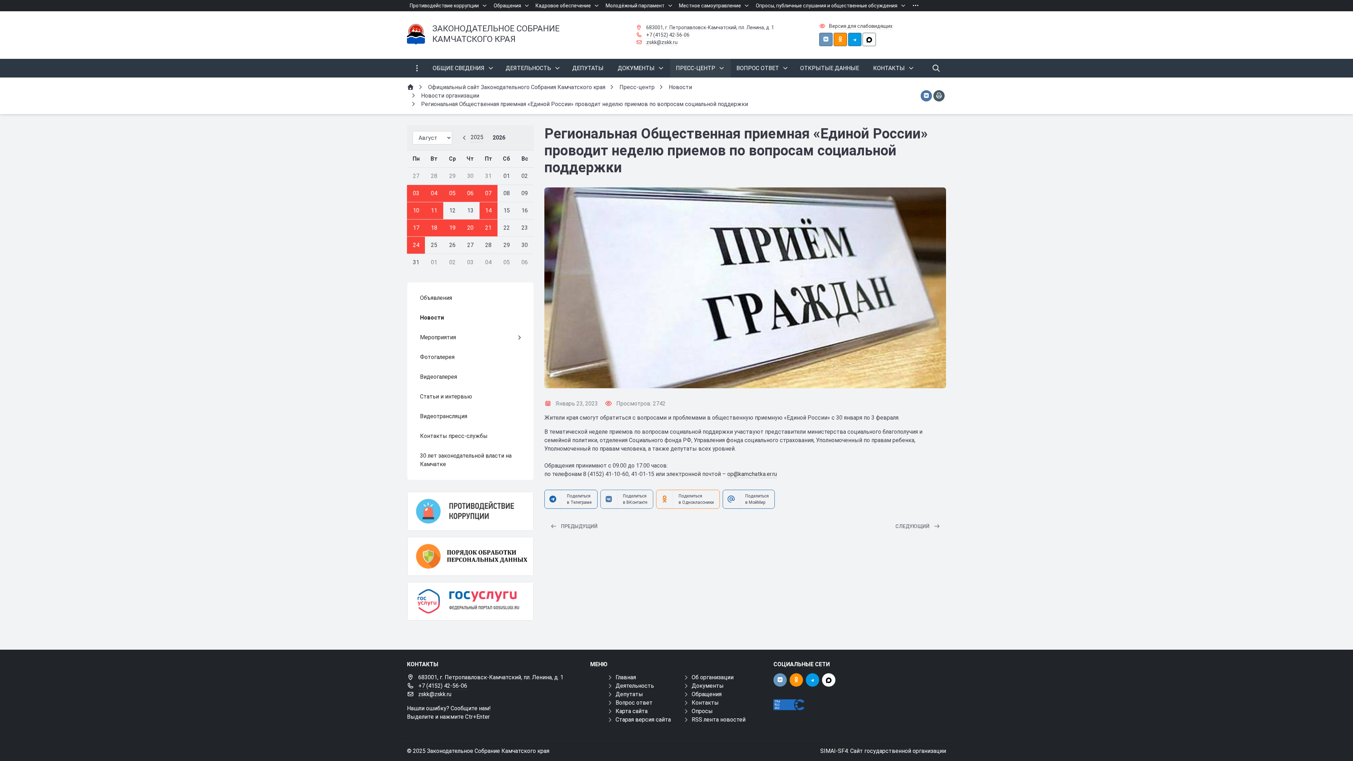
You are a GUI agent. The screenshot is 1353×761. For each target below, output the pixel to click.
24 (416, 245)
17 (416, 227)
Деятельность (635, 685)
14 (488, 210)
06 (470, 193)
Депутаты (629, 694)
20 (470, 227)
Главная (626, 677)
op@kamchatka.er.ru (752, 474)
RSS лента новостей (719, 719)
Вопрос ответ (634, 702)
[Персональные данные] (470, 556)
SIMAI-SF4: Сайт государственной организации (883, 751)
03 (416, 193)
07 (488, 193)
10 (416, 210)
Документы (708, 685)
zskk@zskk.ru (662, 42)
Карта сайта (632, 711)
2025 (477, 137)
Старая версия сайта (643, 719)
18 (434, 227)
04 (434, 193)
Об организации (713, 677)
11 (434, 210)
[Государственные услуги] (470, 601)
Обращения (707, 694)
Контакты (705, 702)
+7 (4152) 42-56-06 (668, 35)
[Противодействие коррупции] (470, 511)
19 (452, 227)
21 (488, 227)
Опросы (702, 711)
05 (452, 193)
